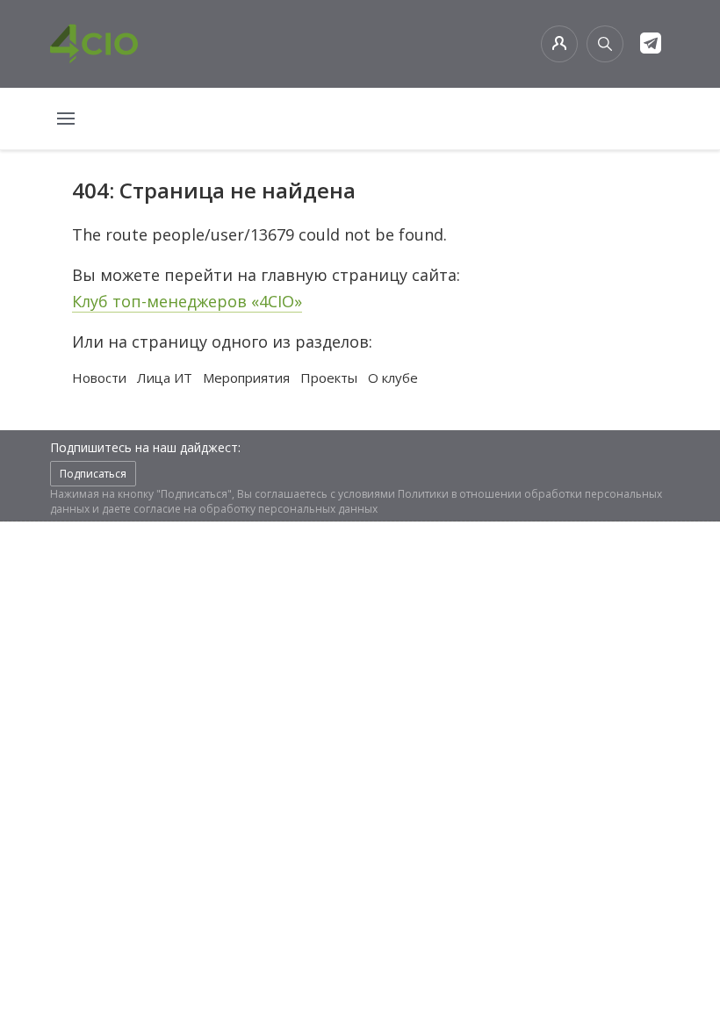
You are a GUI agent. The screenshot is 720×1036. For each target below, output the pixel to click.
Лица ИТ (164, 377)
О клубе (393, 377)
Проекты (328, 377)
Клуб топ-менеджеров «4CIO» (187, 301)
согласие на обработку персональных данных (255, 508)
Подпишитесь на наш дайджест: (145, 447)
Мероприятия (246, 377)
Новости (99, 377)
